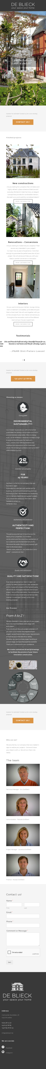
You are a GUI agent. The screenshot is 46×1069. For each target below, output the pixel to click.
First (7, 908)
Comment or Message (17, 931)
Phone (9, 921)
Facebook (9, 1048)
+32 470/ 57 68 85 (23, 379)
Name (9, 901)
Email (9, 912)
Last (25, 908)
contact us (16, 501)
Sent (9, 962)
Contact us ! (23, 122)
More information (23, 201)
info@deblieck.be (7, 1033)
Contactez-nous (11, 504)
